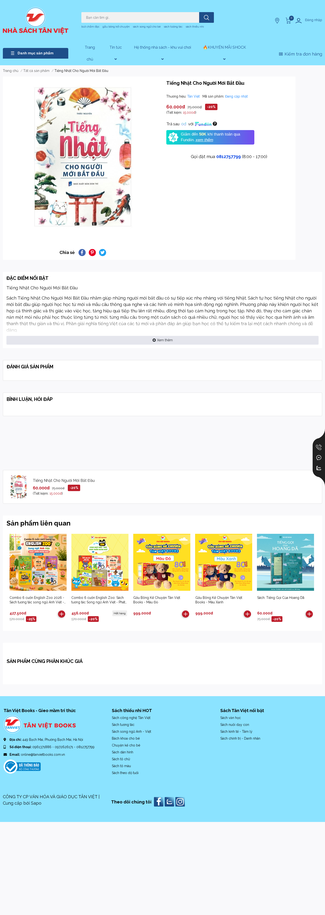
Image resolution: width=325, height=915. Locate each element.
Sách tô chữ (121, 759)
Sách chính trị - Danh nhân (240, 738)
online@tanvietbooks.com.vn (43, 754)
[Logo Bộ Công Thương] (22, 766)
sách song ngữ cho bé (147, 26)
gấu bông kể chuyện (116, 26)
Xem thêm (165, 340)
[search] (206, 17)
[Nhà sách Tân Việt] (35, 20)
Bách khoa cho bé (126, 738)
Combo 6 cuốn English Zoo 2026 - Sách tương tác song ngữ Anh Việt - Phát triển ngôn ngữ (37, 602)
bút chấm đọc (90, 26)
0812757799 (228, 156)
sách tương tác (173, 26)
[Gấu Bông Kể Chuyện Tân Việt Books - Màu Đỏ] (162, 562)
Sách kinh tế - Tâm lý (236, 731)
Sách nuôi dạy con (234, 725)
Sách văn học (230, 718)
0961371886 (42, 747)
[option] (83, 157)
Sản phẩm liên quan (38, 523)
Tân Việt (194, 96)
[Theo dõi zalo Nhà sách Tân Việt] (170, 801)
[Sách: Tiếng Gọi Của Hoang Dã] (286, 562)
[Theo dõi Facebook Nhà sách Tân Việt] (159, 801)
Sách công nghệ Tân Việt (131, 718)
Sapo (36, 803)
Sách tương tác (123, 725)
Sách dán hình (122, 752)
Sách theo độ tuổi (125, 773)
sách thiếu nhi (195, 26)
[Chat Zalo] (319, 468)
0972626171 (64, 747)
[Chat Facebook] (319, 457)
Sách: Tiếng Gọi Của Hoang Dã (280, 598)
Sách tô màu (121, 766)
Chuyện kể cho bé (126, 745)
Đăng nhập (313, 20)
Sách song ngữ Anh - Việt (131, 731)
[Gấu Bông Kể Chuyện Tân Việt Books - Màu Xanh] (224, 562)
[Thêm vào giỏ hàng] (61, 614)
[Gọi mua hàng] (319, 447)
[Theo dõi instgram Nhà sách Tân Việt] (180, 801)
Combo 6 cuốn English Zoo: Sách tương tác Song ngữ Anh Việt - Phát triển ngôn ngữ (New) (98, 602)
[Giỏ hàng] (288, 20)
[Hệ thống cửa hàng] (277, 20)
